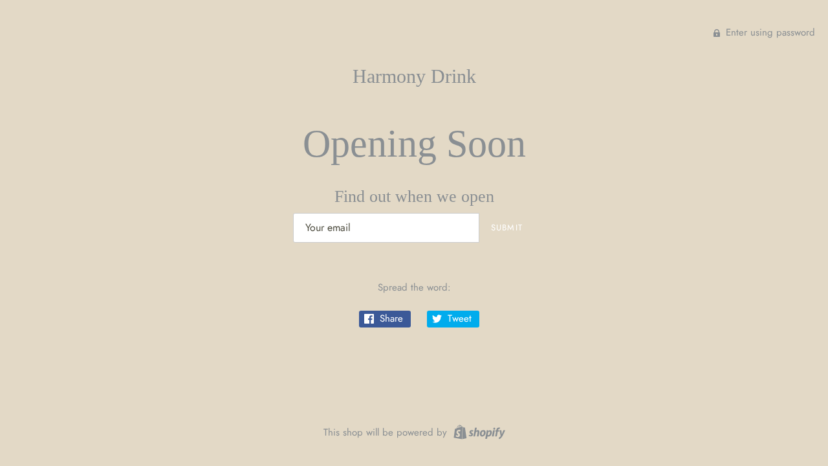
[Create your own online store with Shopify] (477, 431)
